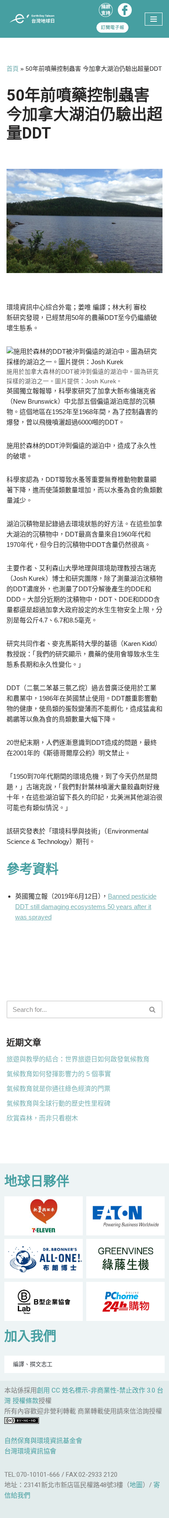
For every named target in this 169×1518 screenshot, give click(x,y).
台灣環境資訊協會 (30, 1451)
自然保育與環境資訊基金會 (43, 1441)
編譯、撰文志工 (32, 1364)
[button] (152, 1009)
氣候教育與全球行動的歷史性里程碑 (58, 1103)
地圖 (136, 1485)
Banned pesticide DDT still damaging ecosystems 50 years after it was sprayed (85, 906)
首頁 (12, 68)
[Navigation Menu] (153, 19)
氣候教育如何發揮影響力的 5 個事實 (58, 1073)
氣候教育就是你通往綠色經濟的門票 (58, 1088)
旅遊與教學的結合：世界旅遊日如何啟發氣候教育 (78, 1059)
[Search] (152, 1009)
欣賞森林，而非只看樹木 (42, 1118)
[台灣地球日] (34, 19)
